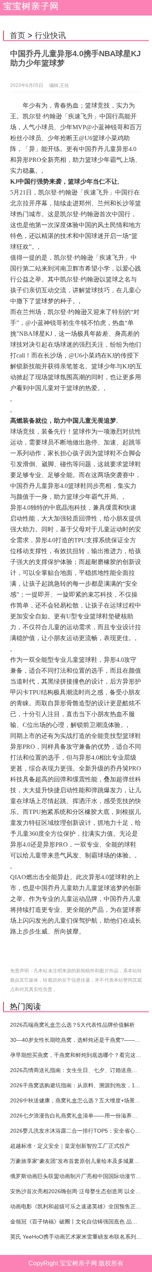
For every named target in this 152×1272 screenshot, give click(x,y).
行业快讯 (50, 35)
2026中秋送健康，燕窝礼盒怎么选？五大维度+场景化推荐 (80, 1100)
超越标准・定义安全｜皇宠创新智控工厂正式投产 (70, 1146)
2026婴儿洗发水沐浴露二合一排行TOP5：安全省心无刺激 (81, 1131)
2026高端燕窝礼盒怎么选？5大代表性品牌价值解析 (72, 1025)
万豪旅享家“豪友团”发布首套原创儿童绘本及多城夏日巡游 (80, 1161)
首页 (17, 35)
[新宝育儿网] (29, 8)
